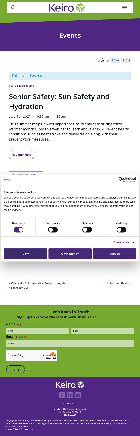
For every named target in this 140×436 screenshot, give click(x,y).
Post (128, 60)
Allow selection (70, 253)
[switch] (53, 230)
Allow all (114, 253)
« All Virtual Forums (21, 85)
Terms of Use (26, 429)
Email (16, 336)
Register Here (22, 154)
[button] (125, 7)
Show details (121, 242)
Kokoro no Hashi (118, 283)
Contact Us (70, 403)
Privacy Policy (11, 429)
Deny (26, 253)
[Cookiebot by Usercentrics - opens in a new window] (121, 179)
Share (116, 60)
